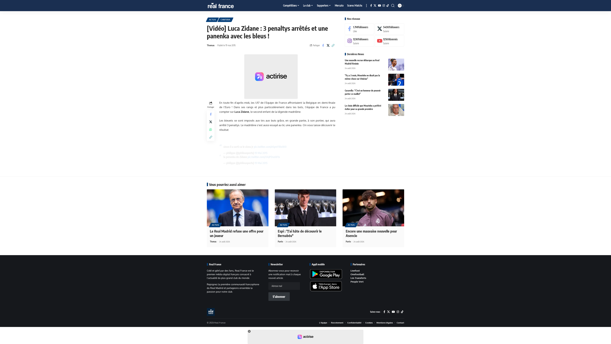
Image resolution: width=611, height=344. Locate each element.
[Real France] (227, 5)
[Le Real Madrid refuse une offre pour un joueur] (237, 207)
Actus (212, 19)
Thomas (210, 45)
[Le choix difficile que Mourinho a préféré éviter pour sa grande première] (396, 110)
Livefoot (355, 270)
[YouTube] (379, 5)
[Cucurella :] (396, 95)
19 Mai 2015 (261, 153)
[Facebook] (371, 5)
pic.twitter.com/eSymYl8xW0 (270, 146)
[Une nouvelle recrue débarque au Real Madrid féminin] (396, 65)
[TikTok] (388, 5)
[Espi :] (305, 207)
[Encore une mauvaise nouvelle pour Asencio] (373, 207)
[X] (375, 5)
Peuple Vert (357, 281)
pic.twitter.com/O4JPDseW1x (264, 157)
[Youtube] (389, 41)
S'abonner (279, 296)
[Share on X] (328, 45)
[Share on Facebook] (323, 45)
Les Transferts (358, 278)
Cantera (225, 19)
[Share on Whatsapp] (210, 129)
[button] (366, 5)
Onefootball (357, 274)
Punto (280, 241)
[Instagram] (384, 5)
